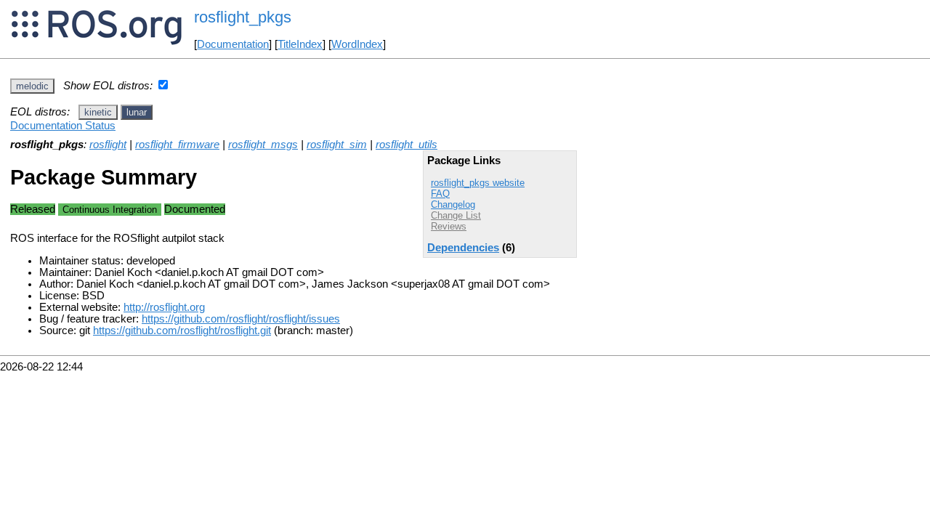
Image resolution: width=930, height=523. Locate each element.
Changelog (453, 204)
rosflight (107, 144)
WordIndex (357, 44)
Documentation (233, 44)
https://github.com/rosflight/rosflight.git (182, 330)
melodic (32, 86)
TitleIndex (300, 44)
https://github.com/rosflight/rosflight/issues (241, 319)
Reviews (448, 226)
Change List (456, 215)
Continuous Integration (109, 209)
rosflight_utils (406, 144)
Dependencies (463, 248)
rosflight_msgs (263, 144)
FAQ (440, 193)
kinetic (98, 112)
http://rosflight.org (164, 307)
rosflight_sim (337, 144)
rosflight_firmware (177, 144)
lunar (136, 112)
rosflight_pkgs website (478, 182)
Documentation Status (63, 125)
